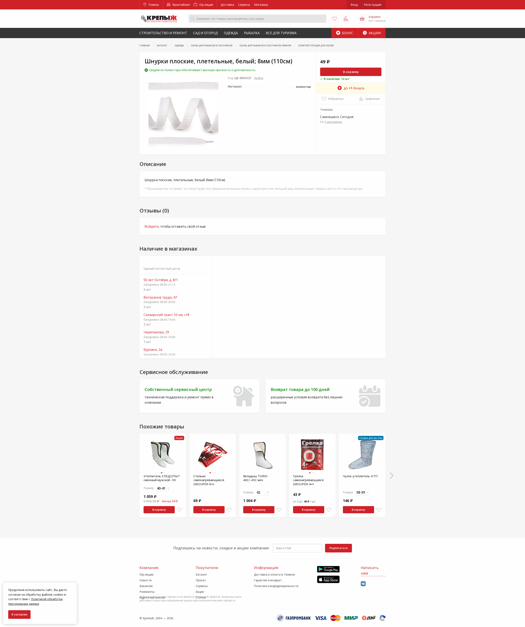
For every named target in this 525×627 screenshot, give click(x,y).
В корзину (351, 72)
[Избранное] (334, 19)
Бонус (347, 33)
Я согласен (19, 614)
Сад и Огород (205, 33)
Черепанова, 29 (156, 332)
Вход (354, 5)
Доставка (227, 5)
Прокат (201, 580)
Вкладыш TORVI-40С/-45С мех (255, 478)
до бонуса (354, 88)
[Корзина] (362, 19)
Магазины (261, 5)
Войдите (152, 226)
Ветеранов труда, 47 (160, 297)
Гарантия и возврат (268, 580)
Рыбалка (252, 33)
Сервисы (244, 5)
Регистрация (372, 5)
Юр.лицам (205, 5)
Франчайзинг (180, 5)
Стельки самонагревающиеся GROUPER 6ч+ (208, 480)
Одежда (231, 33)
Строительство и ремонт (163, 33)
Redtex (258, 78)
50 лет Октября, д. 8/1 (161, 280)
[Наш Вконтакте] (363, 583)
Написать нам (370, 570)
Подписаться (338, 548)
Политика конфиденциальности (276, 586)
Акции (374, 33)
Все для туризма (281, 33)
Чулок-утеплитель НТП (360, 476)
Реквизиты (146, 592)
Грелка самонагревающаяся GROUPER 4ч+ (308, 480)
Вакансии (146, 586)
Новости (145, 580)
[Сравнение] (346, 19)
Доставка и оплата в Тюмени (274, 574)
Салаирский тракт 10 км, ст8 (166, 315)
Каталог (201, 574)
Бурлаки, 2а (153, 350)
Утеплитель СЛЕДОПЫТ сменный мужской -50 (162, 478)
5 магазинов (333, 122)
